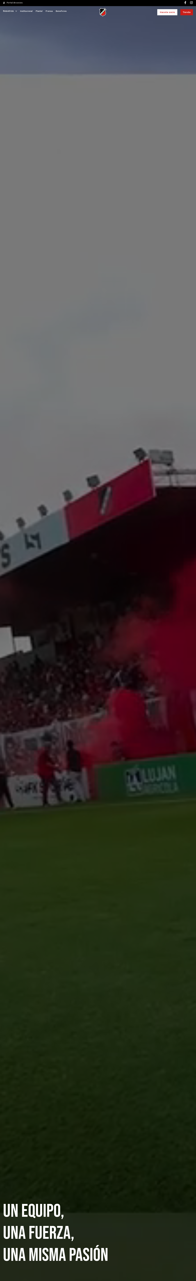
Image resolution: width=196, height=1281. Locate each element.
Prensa (49, 11)
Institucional (26, 11)
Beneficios (61, 11)
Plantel (39, 11)
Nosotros (8, 10)
